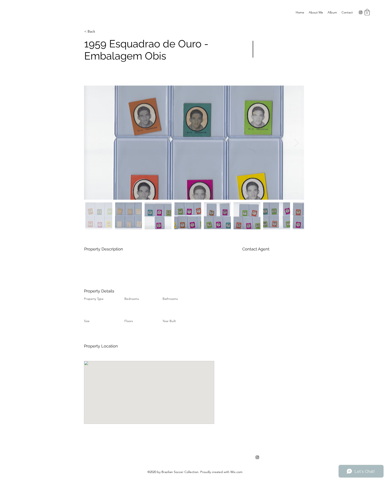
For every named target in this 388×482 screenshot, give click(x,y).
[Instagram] (360, 12)
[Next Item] (296, 142)
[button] (367, 12)
